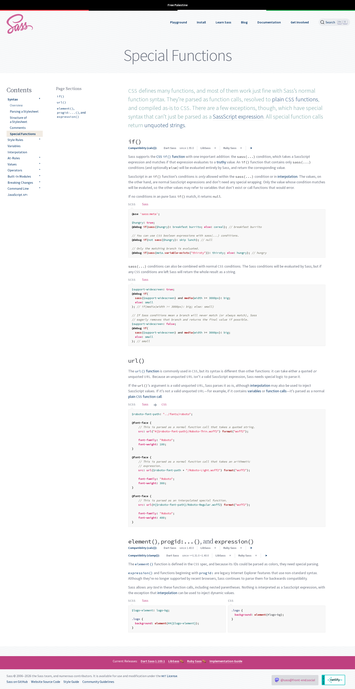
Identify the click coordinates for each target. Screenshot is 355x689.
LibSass (173, 661)
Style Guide (71, 682)
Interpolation (17, 152)
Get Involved (300, 22)
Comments (18, 128)
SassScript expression (238, 116)
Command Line (18, 188)
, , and (71, 112)
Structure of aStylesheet (18, 119)
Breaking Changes (20, 182)
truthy (221, 162)
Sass (145, 204)
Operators (15, 170)
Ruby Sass (194, 661)
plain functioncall (145, 396)
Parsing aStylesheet (24, 111)
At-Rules (14, 158)
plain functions (295, 99)
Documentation (269, 22)
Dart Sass (147, 661)
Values (12, 164)
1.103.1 (160, 661)
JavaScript (18, 195)
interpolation (287, 176)
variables (254, 391)
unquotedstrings (164, 125)
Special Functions (23, 134)
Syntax (13, 99)
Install (201, 22)
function (170, 156)
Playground (178, 22)
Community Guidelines (98, 682)
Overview (16, 105)
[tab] (132, 204)
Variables (14, 146)
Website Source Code (45, 682)
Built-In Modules (19, 176)
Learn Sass (223, 22)
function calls (276, 391)
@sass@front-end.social (298, 680)
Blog (244, 22)
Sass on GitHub (17, 682)
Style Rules (15, 140)
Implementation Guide (226, 661)
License (169, 676)
